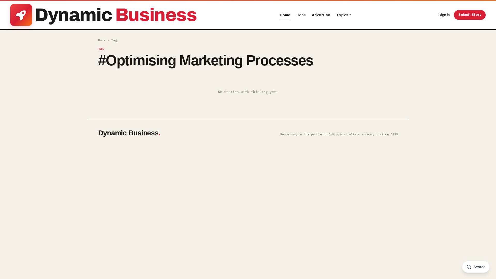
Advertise (321, 15)
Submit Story (469, 15)
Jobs (301, 15)
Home (285, 15)
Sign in (444, 15)
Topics (343, 15)
